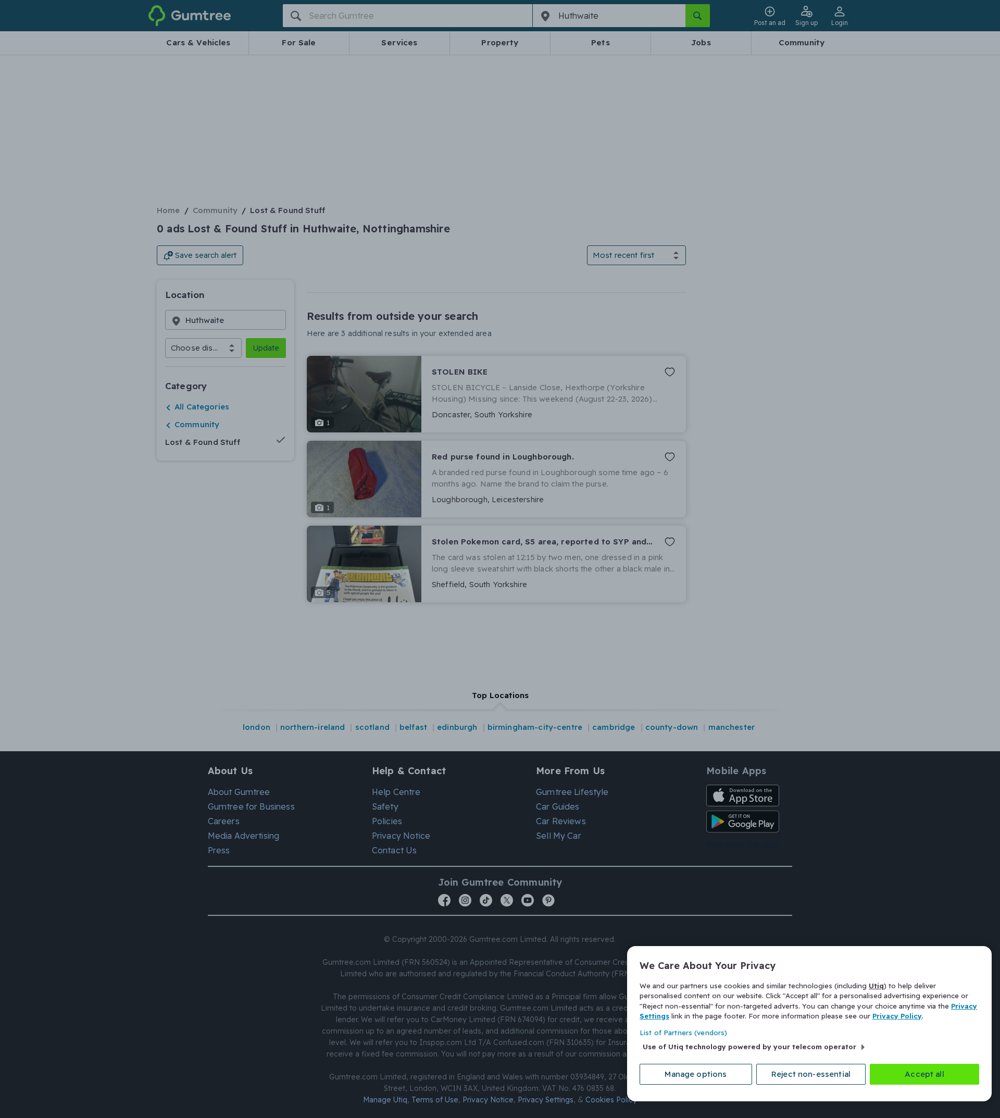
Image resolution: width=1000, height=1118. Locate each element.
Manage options (696, 1074)
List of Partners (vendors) (683, 1032)
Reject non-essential (811, 1074)
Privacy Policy (897, 1016)
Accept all (924, 1074)
